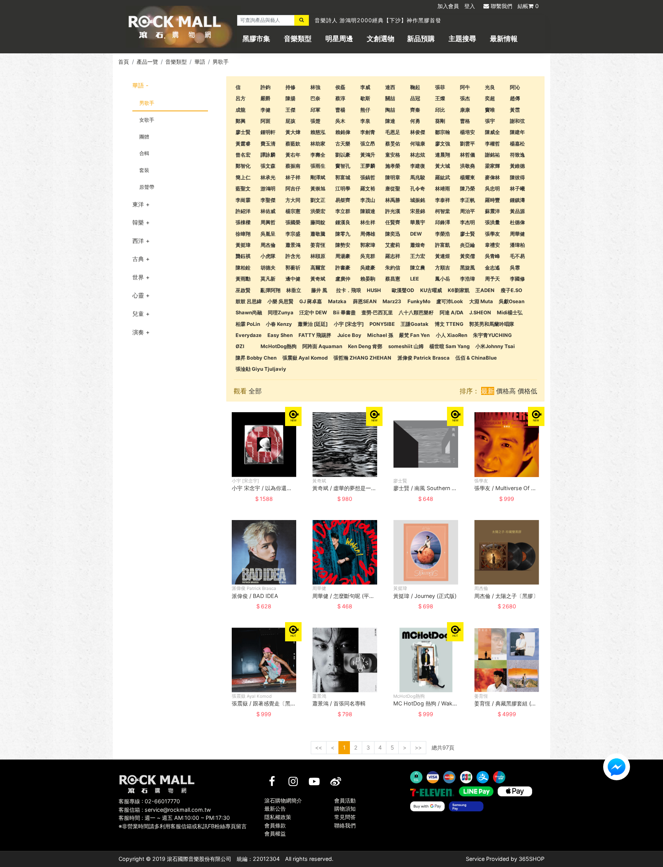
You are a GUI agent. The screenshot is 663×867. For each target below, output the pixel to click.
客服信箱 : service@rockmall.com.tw (165, 809)
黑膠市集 (256, 39)
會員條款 (275, 825)
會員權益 (275, 833)
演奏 (138, 332)
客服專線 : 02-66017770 (149, 801)
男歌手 (221, 61)
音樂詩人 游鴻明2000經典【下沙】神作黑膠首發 (378, 20)
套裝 (144, 170)
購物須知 (345, 808)
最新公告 (275, 808)
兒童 (138, 313)
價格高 (506, 391)
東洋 (138, 204)
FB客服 (616, 766)
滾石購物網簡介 (283, 800)
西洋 (138, 240)
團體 (144, 137)
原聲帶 (146, 187)
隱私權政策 (277, 817)
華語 (200, 61)
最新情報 (504, 39)
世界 (138, 277)
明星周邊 (339, 39)
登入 (469, 6)
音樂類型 (298, 39)
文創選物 (380, 39)
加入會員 (448, 6)
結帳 (528, 6)
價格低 (527, 391)
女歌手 (146, 120)
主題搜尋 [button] (462, 39)
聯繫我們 (501, 6)
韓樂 (138, 222)
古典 (138, 259)
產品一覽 (147, 61)
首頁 (123, 61)
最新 (487, 391)
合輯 (144, 153)
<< (318, 747)
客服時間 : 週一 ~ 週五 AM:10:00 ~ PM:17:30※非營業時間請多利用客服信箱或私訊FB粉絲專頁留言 (183, 821)
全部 (255, 391)
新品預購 (421, 39)
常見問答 (345, 817)
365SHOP (531, 858)
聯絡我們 (345, 825)
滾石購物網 (174, 26)
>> (418, 747)
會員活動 (345, 800)
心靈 (138, 295)
